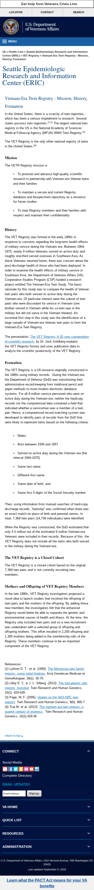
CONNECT (10, 751)
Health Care (16, 51)
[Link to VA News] (21, 768)
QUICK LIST (12, 820)
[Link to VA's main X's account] (15, 768)
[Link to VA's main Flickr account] (26, 768)
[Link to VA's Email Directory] (5, 768)
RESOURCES (12, 833)
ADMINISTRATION (17, 847)
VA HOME (10, 807)
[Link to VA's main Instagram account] (37, 768)
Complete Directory (17, 775)
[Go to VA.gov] (30, 27)
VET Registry (31, 55)
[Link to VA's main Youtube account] (31, 768)
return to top (13, 735)
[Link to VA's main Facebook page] (10, 768)
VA (4, 51)
